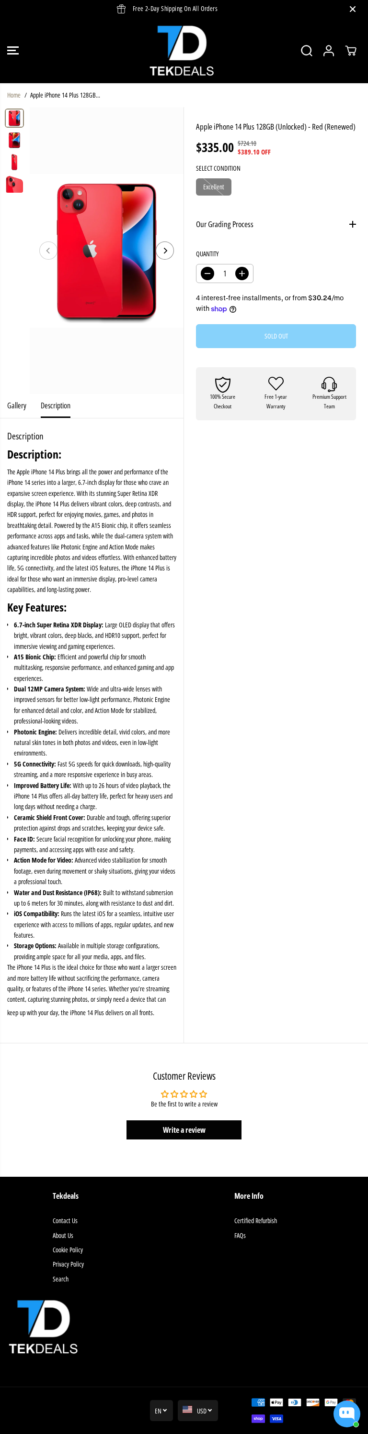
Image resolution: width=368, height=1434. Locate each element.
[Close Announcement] (353, 9)
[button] (13, 50)
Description (55, 405)
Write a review (184, 1130)
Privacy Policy (68, 1264)
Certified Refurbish (255, 1220)
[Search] (307, 51)
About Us (63, 1235)
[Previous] (48, 250)
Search (61, 1278)
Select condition (218, 168)
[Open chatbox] (347, 1414)
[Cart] (351, 51)
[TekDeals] (181, 50)
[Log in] (329, 51)
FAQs (240, 1235)
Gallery (16, 405)
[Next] (165, 250)
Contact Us (65, 1220)
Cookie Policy (68, 1249)
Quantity (207, 253)
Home (14, 94)
